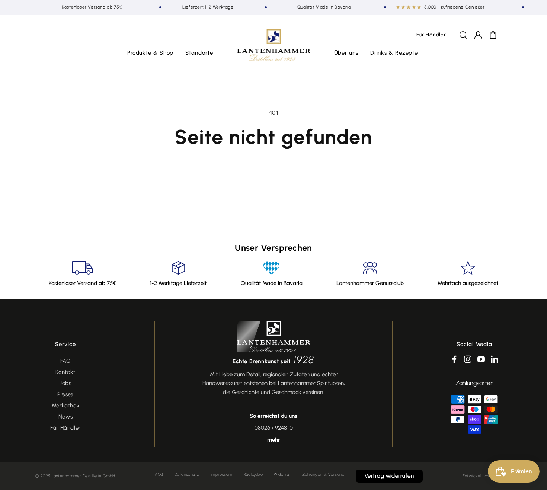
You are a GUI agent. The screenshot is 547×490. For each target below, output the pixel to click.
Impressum (222, 474)
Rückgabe (253, 474)
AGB (159, 474)
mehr (273, 439)
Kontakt (65, 372)
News (65, 416)
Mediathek (65, 405)
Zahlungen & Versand (323, 474)
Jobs (65, 383)
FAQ (65, 361)
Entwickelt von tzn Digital (487, 476)
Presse (65, 394)
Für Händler (65, 428)
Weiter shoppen (273, 170)
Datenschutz (187, 474)
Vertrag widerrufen (389, 476)
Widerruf (282, 474)
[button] (150, 53)
